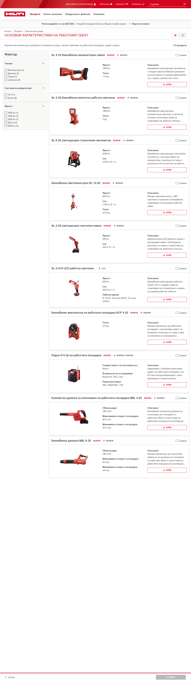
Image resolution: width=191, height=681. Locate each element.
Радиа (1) (12, 76)
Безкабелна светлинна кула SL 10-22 (75, 183)
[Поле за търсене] (184, 4)
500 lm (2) (12, 122)
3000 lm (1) (13, 119)
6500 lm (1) (13, 125)
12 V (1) (11, 94)
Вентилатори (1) (16, 70)
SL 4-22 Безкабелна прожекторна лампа (78, 55)
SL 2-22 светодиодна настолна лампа (76, 225)
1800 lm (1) (13, 112)
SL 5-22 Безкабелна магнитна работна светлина (83, 97)
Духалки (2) (13, 73)
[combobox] (167, 4)
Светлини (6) (14, 79)
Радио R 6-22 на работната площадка (76, 355)
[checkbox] (181, 55)
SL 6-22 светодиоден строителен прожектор (81, 140)
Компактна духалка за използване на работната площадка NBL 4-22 (96, 398)
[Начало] (14, 13)
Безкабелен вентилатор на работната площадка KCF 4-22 (89, 312)
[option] (175, 35)
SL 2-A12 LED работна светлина (72, 268)
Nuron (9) (12, 98)
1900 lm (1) (13, 116)
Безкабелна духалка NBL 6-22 (71, 440)
